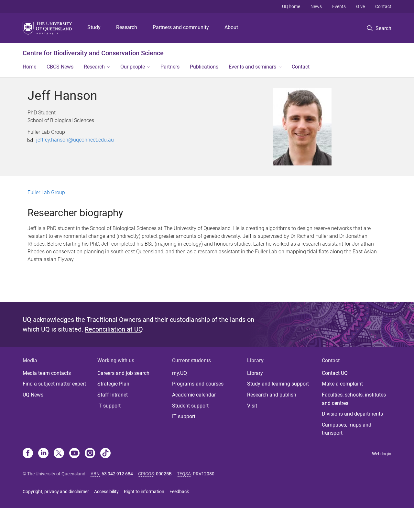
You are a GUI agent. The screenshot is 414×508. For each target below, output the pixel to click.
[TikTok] (105, 453)
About (231, 27)
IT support (109, 406)
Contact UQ (335, 373)
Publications (204, 67)
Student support (190, 406)
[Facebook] (28, 453)
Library (255, 373)
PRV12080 (203, 473)
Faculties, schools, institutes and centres (354, 399)
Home (29, 67)
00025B (164, 473)
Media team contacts (47, 373)
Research (126, 27)
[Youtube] (74, 453)
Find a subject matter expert (54, 384)
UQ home (291, 6)
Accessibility (106, 491)
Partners (170, 67)
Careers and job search (123, 373)
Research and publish (271, 395)
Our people (132, 67)
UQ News (33, 395)
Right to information (144, 491)
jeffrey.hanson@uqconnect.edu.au (75, 140)
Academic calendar (194, 395)
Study (94, 27)
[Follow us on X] (59, 453)
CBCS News (60, 67)
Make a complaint (342, 384)
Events (339, 6)
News (316, 6)
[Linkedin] (43, 453)
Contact (383, 6)
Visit (252, 406)
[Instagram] (90, 453)
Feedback (179, 491)
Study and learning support (278, 384)
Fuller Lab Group (46, 192)
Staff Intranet (112, 395)
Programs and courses (197, 384)
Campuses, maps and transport (346, 429)
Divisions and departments (352, 414)
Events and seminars (252, 67)
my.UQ (179, 373)
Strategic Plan (113, 384)
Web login (381, 453)
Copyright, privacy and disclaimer (56, 491)
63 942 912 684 (117, 473)
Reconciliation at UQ (114, 329)
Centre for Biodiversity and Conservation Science (93, 53)
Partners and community (181, 27)
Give (360, 6)
